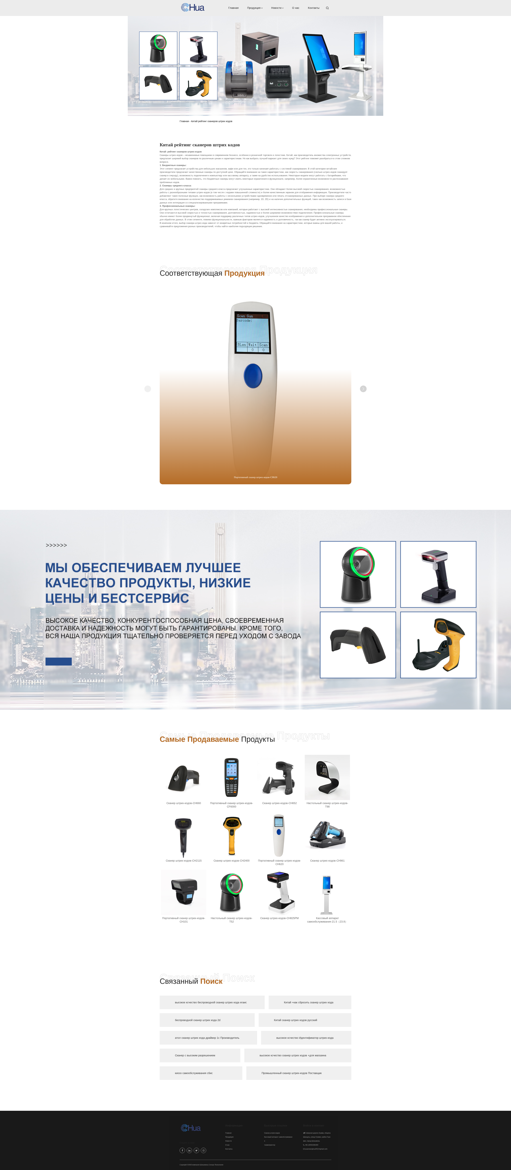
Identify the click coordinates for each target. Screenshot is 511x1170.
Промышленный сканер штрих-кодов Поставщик (292, 1073)
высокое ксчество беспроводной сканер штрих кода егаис (211, 1002)
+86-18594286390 (311, 1145)
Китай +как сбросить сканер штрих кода (308, 1002)
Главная (184, 121)
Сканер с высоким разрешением (195, 1055)
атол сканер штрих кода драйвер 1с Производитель (207, 1037)
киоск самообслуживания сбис (194, 1073)
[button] (363, 389)
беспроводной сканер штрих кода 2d (197, 1020)
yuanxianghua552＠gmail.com (316, 1149)
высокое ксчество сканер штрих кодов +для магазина (293, 1055)
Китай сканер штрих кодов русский (295, 1020)
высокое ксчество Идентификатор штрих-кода (304, 1037)
